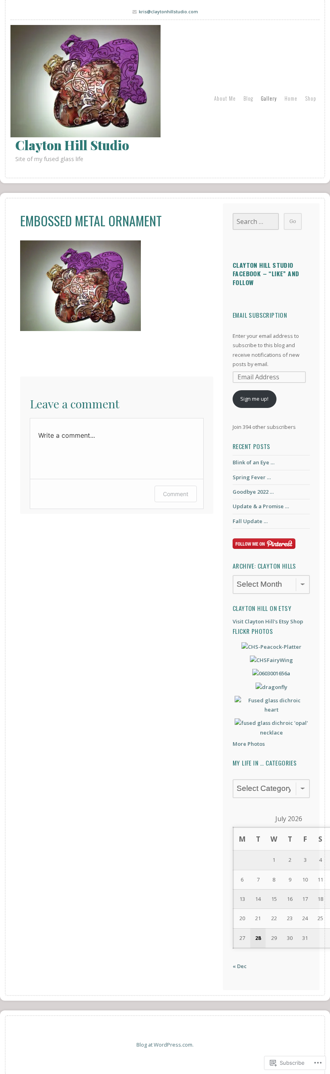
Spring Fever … (252, 477)
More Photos (249, 743)
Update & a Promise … (261, 506)
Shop (310, 98)
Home (291, 98)
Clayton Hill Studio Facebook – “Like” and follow (266, 273)
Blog (248, 98)
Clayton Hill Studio (72, 145)
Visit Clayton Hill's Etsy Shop (268, 621)
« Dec (240, 966)
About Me (225, 98)
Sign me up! (254, 398)
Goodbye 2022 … (253, 491)
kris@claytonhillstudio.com (168, 11)
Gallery (269, 98)
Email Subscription (260, 314)
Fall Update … (250, 521)
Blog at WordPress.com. (165, 1044)
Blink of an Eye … (253, 462)
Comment (175, 493)
